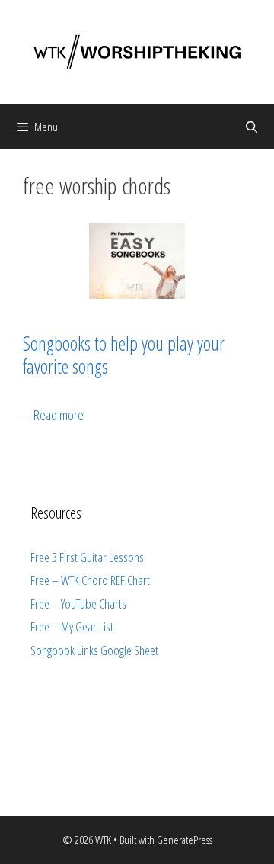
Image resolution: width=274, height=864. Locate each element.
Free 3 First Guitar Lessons (87, 557)
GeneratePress (184, 839)
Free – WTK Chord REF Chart (90, 580)
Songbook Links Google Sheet (94, 650)
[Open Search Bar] (251, 126)
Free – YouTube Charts (78, 603)
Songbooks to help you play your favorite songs (124, 354)
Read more (58, 415)
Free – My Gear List (71, 626)
